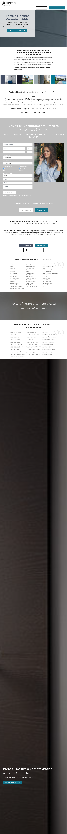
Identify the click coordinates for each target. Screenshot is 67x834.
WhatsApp (42, 210)
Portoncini (45, 280)
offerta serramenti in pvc (48, 349)
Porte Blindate (13, 273)
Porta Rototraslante (47, 269)
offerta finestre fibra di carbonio (50, 331)
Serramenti (12, 281)
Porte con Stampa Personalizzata (50, 273)
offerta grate (45, 332)
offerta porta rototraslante (49, 337)
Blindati (11, 263)
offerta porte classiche (31, 341)
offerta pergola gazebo (32, 336)
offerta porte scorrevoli (48, 346)
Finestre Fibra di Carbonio (48, 263)
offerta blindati (13, 331)
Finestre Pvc (29, 264)
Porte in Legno (29, 276)
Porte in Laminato (14, 276)
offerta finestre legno (15, 332)
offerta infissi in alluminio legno (50, 334)
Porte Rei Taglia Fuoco (31, 278)
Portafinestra (13, 271)
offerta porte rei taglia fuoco (33, 346)
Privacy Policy (17, 197)
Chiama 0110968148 (57, 8)
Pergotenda (13, 269)
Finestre (28, 263)
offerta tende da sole (47, 352)
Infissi (11, 266)
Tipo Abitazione (7, 160)
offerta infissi (13, 334)
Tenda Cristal (29, 283)
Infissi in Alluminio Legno (48, 266)
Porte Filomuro (46, 274)
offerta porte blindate (15, 341)
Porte (27, 271)
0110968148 (27, 210)
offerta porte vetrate (15, 347)
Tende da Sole (45, 285)
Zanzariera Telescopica (31, 286)
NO (5, 170)
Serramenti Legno (14, 283)
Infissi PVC (12, 268)
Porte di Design (30, 274)
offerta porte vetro (31, 347)
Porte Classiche (30, 273)
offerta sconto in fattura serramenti (19, 356)
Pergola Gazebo (30, 268)
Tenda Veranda (13, 285)
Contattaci (41, 8)
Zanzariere (45, 286)
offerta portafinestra (15, 339)
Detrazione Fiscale (7, 166)
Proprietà (22, 169)
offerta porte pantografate (16, 346)
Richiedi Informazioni (18, 30)
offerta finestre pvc (31, 332)
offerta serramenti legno (16, 351)
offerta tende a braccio (32, 352)
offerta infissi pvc (14, 336)
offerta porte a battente (48, 339)
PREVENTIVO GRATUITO (12, 782)
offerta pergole (46, 336)
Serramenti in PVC (46, 281)
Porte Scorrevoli (46, 278)
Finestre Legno (13, 264)
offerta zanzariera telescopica (33, 354)
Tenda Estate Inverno (47, 283)
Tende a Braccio (30, 285)
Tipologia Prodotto (7, 155)
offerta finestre (30, 331)
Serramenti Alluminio (31, 281)
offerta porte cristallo (15, 342)
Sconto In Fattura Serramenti (17, 288)
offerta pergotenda (14, 337)
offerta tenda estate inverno (49, 351)
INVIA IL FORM (9, 192)
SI (4, 169)
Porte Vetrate (13, 280)
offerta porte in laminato (16, 344)
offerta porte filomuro (48, 342)
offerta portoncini (46, 347)
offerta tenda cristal (31, 351)
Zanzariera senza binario (16, 286)
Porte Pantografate (14, 278)
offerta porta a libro (31, 337)
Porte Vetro (29, 280)
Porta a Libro (29, 269)
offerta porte (29, 339)
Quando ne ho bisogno (8, 173)
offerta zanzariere (47, 354)
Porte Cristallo (13, 274)
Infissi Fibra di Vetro (31, 266)
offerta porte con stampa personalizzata (52, 341)
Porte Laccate (45, 276)
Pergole (44, 268)
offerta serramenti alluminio (33, 349)
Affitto (21, 170)
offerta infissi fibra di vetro (33, 334)
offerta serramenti (14, 349)
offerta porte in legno (31, 344)
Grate (43, 264)
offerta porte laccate (47, 344)
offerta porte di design (32, 342)
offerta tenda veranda (15, 352)
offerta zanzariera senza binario (18, 354)
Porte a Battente (46, 271)
